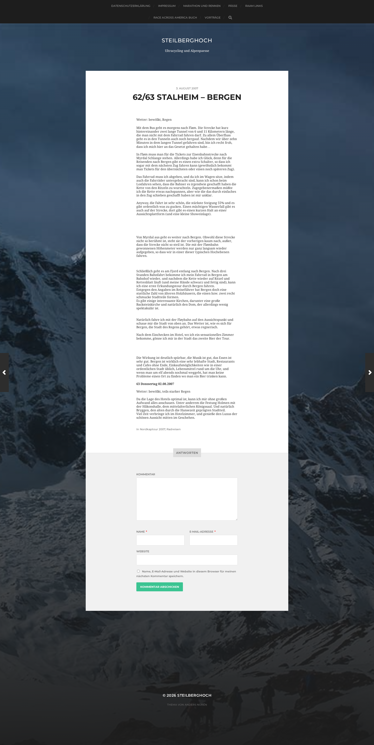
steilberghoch (187, 40)
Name (141, 531)
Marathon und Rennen (202, 6)
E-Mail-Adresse (203, 531)
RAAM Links (254, 6)
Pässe (232, 6)
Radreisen (174, 429)
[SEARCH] (230, 18)
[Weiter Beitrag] (369, 372)
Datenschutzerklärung (130, 6)
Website (142, 551)
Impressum (167, 6)
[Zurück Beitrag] (4, 372)
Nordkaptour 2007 (152, 429)
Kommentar (145, 474)
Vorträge (213, 17)
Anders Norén (196, 704)
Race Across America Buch (175, 17)
